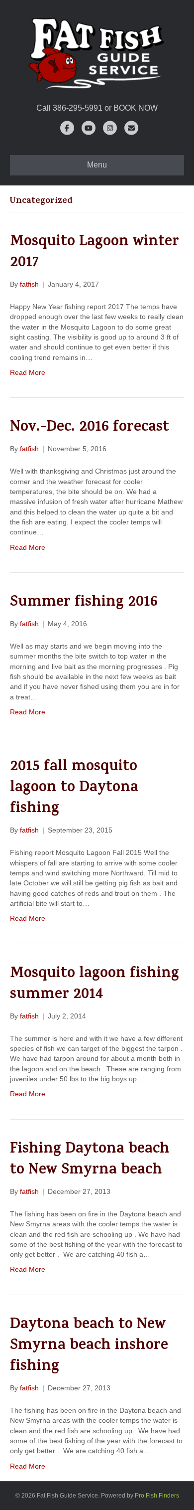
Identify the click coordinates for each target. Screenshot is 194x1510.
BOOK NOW (135, 108)
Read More (27, 372)
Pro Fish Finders (157, 1495)
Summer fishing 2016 (84, 603)
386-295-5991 (77, 108)
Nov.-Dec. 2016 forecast (89, 428)
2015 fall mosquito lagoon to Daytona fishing (74, 789)
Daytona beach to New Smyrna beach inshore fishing (89, 1346)
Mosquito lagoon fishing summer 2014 (94, 985)
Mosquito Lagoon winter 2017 (94, 253)
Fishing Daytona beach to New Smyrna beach (90, 1160)
